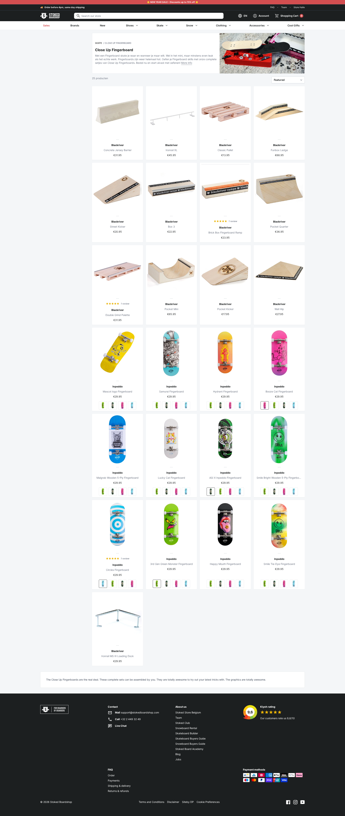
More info (186, 62)
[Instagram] (295, 802)
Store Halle (299, 7)
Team (284, 7)
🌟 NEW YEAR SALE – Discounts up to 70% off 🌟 (172, 2)
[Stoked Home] (50, 16)
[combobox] (149, 16)
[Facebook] (288, 802)
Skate (98, 43)
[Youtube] (302, 802)
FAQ (272, 7)
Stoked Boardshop (61, 801)
